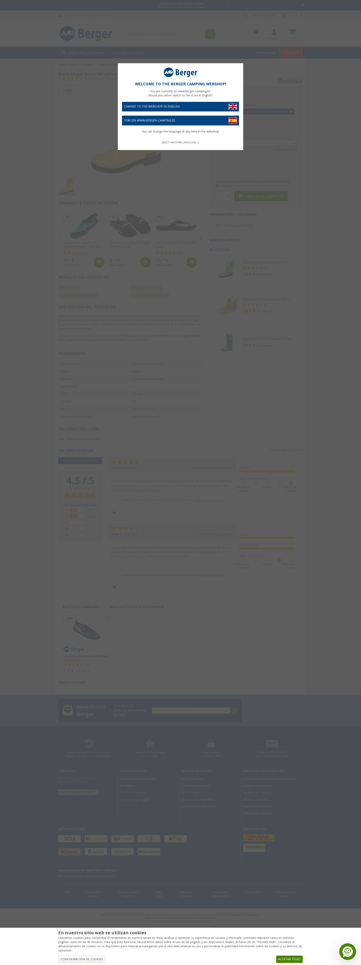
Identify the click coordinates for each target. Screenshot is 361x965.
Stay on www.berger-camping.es (149, 120)
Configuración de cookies (82, 959)
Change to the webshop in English (152, 106)
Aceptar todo (289, 959)
